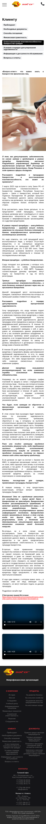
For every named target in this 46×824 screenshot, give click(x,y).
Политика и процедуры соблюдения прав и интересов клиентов (34, 745)
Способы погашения (13, 33)
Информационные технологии (12, 707)
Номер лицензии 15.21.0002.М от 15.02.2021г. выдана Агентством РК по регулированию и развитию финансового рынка (23, 817)
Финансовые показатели (11, 711)
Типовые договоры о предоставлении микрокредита (34, 739)
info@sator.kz (23, 789)
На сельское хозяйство (34, 698)
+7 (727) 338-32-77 (23, 802)
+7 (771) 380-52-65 (23, 804)
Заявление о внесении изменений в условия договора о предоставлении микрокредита (34, 752)
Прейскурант (9, 25)
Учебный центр (12, 703)
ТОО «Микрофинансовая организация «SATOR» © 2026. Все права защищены (23, 812)
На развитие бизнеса (34, 695)
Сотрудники (11, 701)
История (12, 695)
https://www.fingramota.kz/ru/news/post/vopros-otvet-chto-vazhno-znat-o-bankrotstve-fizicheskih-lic (23, 598)
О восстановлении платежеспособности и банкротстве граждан (22, 42)
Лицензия (12, 718)
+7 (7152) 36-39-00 (23, 782)
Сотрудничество (11, 721)
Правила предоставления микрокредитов (34, 733)
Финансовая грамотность (15, 37)
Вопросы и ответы (12, 58)
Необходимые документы (15, 29)
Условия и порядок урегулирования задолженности (20, 48)
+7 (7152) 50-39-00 (23, 780)
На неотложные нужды (34, 705)
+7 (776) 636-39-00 (23, 788)
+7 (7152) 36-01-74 (23, 784)
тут (20, 591)
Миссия (12, 698)
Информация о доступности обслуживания (23, 54)
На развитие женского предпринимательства (34, 701)
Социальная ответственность (11, 715)
